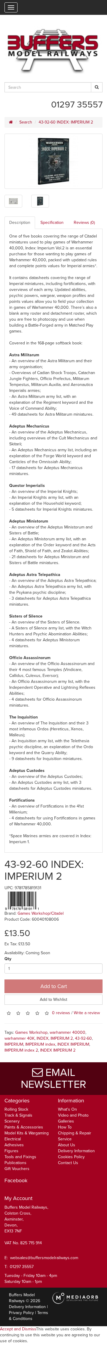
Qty (7, 958)
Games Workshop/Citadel (41, 913)
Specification (52, 222)
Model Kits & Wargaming (26, 1133)
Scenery (12, 1121)
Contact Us (68, 1162)
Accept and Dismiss (18, 1329)
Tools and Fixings (20, 1156)
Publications (15, 1162)
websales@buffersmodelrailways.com (44, 1257)
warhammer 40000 (67, 1032)
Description (19, 222)
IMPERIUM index (40, 1044)
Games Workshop (31, 1032)
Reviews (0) (84, 222)
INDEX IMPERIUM (73, 1044)
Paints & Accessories (23, 1127)
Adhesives (14, 1144)
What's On (67, 1109)
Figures (11, 1150)
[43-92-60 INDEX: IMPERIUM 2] (53, 161)
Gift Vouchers (16, 1168)
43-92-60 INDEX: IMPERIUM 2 (66, 122)
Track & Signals (18, 1115)
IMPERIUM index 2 (21, 1050)
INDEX (42, 1038)
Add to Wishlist (53, 999)
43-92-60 (83, 1038)
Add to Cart (53, 986)
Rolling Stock (16, 1109)
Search (25, 122)
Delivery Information (76, 1150)
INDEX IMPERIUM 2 (57, 1050)
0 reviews (61, 1013)
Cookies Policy (71, 1156)
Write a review (87, 1013)
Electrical (12, 1139)
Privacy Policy (21, 1312)
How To (65, 1127)
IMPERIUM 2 (62, 1038)
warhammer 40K (19, 1038)
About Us (66, 1144)
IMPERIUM (13, 1044)
